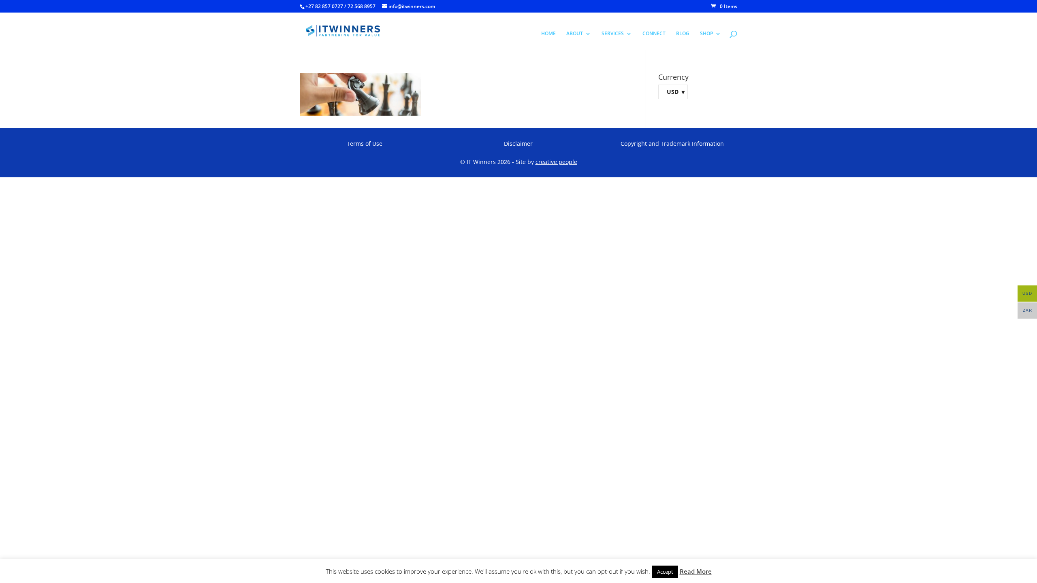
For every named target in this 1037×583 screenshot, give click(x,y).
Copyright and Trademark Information (672, 143)
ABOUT (574, 34)
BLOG (682, 34)
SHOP (706, 34)
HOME (548, 34)
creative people (556, 162)
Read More (696, 571)
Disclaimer (518, 143)
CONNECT (654, 34)
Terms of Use (364, 143)
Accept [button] (665, 571)
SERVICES (613, 34)
